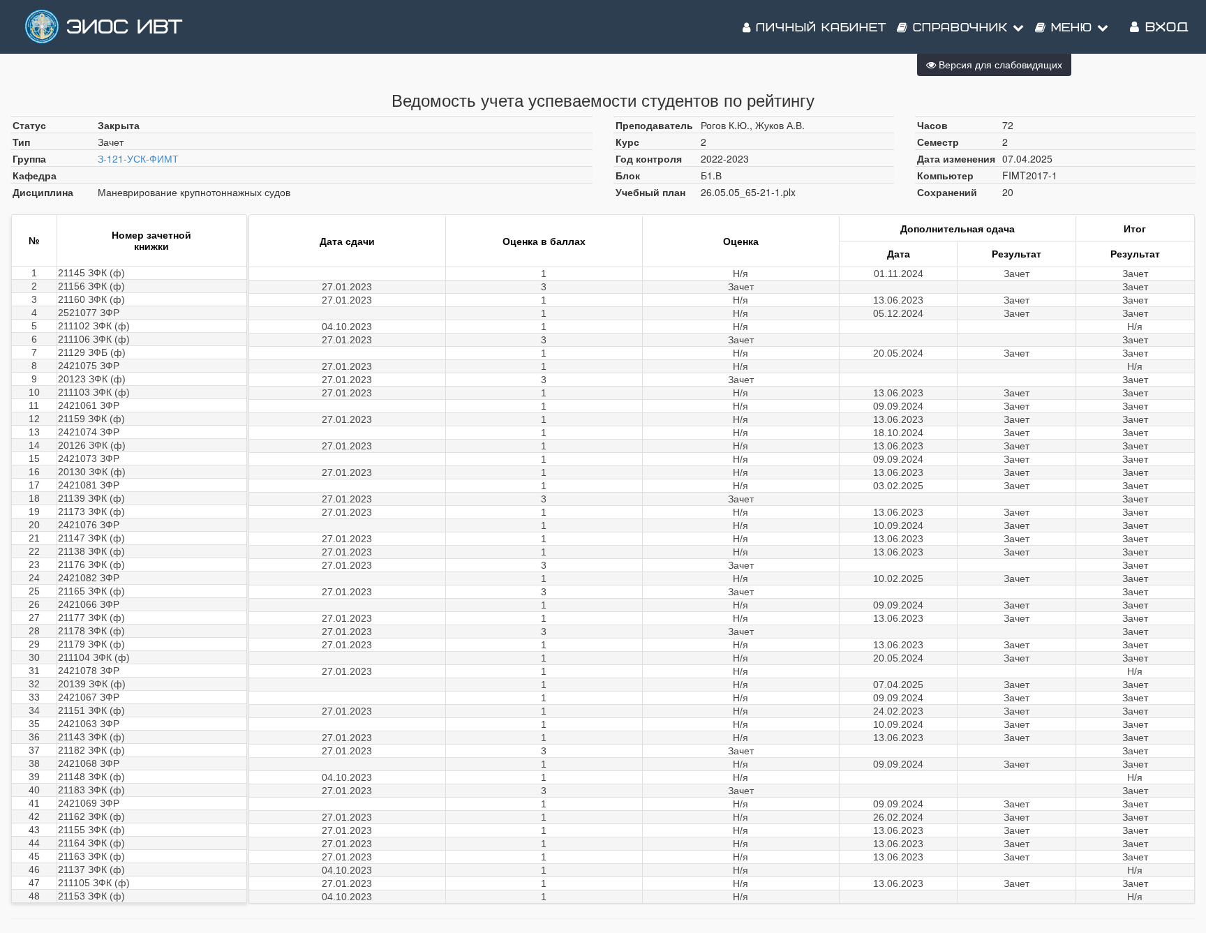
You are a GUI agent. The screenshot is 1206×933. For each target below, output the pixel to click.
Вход (1164, 27)
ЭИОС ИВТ (124, 27)
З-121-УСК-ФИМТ (138, 158)
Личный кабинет (818, 28)
